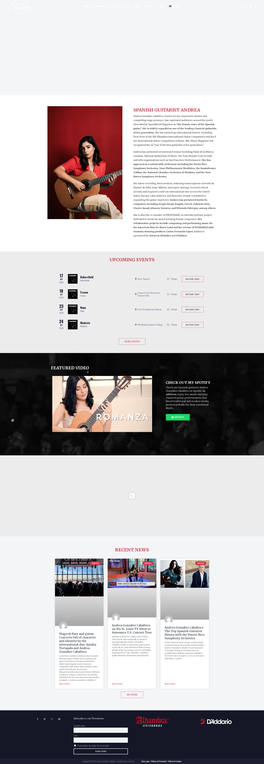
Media (137, 6)
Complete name (79, 725)
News (161, 6)
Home (86, 6)
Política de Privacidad (158, 761)
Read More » (65, 684)
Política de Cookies (175, 761)
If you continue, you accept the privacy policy (93, 745)
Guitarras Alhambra (160, 235)
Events (126, 6)
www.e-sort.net (128, 761)
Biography (99, 6)
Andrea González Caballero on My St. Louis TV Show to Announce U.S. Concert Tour (132, 629)
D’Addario (181, 235)
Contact (113, 6)
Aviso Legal (145, 761)
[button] (102, 404)
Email (75, 735)
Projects (149, 6)
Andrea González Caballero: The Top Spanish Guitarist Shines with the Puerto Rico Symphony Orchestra (185, 633)
